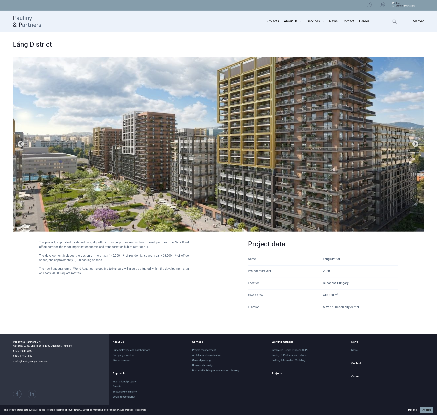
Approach (119, 373)
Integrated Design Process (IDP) (290, 350)
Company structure (123, 355)
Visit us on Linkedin (382, 4)
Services (313, 21)
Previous (20, 144)
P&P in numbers (122, 360)
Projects (272, 21)
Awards (117, 386)
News (333, 21)
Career (364, 21)
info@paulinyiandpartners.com (31, 361)
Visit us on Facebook (369, 4)
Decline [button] (412, 409)
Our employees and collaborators (131, 350)
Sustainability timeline (125, 391)
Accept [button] (426, 409)
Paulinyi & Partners (31, 21)
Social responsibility (124, 396)
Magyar (418, 21)
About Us (291, 21)
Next (415, 144)
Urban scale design (202, 365)
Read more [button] (140, 410)
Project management (204, 350)
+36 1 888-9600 (22, 350)
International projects (125, 381)
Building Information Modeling (288, 360)
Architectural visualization (206, 355)
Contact (348, 21)
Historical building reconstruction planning (215, 370)
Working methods (282, 341)
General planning (201, 360)
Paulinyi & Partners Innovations (289, 355)
